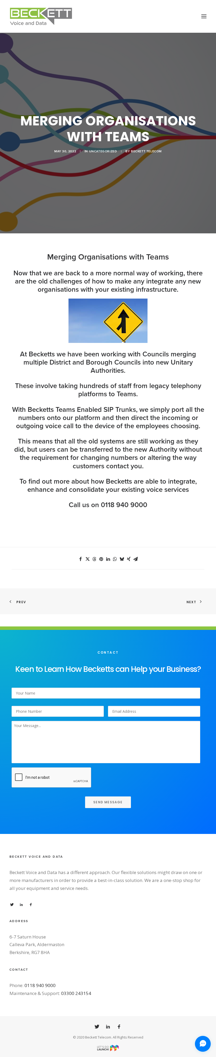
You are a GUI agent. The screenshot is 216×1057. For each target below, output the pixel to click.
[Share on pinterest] (101, 559)
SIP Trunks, (121, 409)
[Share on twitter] (87, 559)
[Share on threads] (94, 559)
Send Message (107, 802)
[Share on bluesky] (122, 559)
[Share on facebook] (80, 559)
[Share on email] (135, 559)
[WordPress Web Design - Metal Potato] (108, 1049)
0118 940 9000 (40, 985)
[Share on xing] (128, 559)
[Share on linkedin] (108, 559)
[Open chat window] (203, 1044)
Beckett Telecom (146, 151)
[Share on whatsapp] (115, 559)
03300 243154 (76, 993)
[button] (204, 16)
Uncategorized (103, 151)
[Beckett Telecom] (40, 16)
